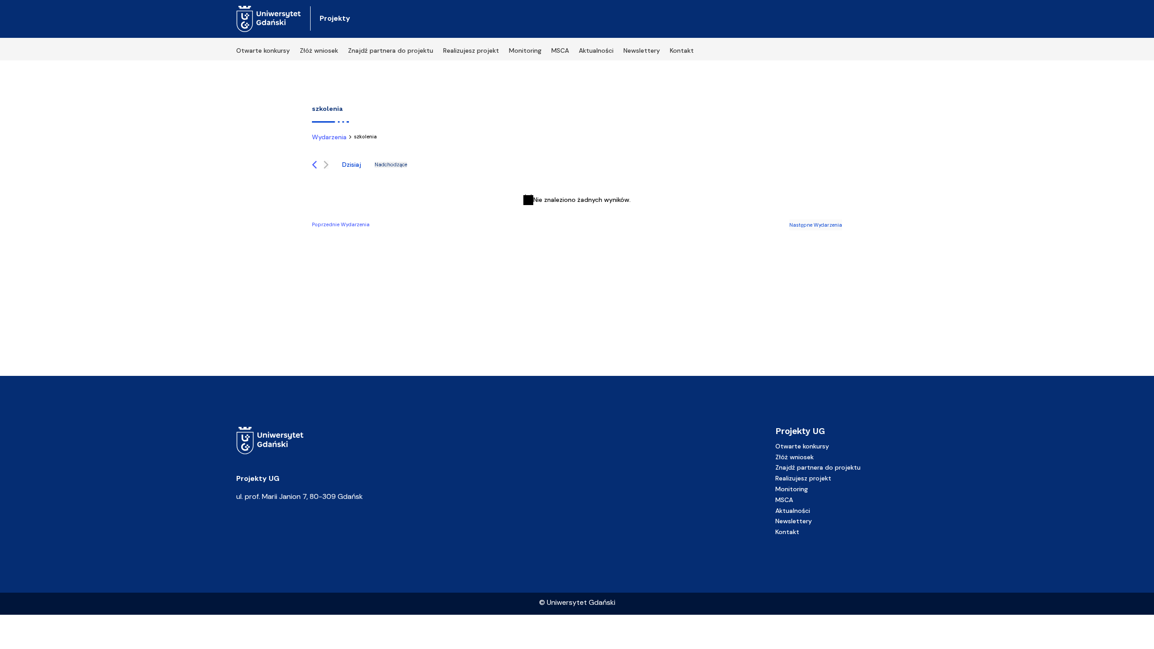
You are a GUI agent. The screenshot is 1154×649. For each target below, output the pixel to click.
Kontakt (682, 51)
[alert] (577, 199)
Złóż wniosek (319, 51)
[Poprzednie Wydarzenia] (314, 164)
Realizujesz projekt (471, 51)
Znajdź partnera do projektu (390, 51)
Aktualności (596, 51)
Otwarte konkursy (263, 51)
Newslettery (641, 51)
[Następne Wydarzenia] (326, 164)
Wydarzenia (329, 137)
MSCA (560, 51)
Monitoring (525, 51)
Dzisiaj (351, 164)
